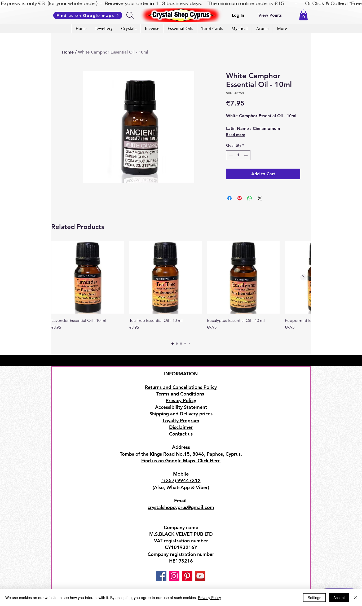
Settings (314, 597)
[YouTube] (200, 576)
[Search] (130, 15)
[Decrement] (230, 155)
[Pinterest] (187, 576)
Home (68, 52)
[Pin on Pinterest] (239, 198)
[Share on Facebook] (229, 198)
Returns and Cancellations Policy (181, 387)
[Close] (355, 597)
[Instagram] (174, 576)
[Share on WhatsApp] (249, 198)
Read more (235, 134)
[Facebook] (161, 576)
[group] (181, 288)
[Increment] (246, 155)
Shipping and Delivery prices (181, 414)
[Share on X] (260, 198)
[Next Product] (303, 277)
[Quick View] (87, 277)
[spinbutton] (238, 155)
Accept (339, 597)
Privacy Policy (209, 597)
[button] (303, 15)
